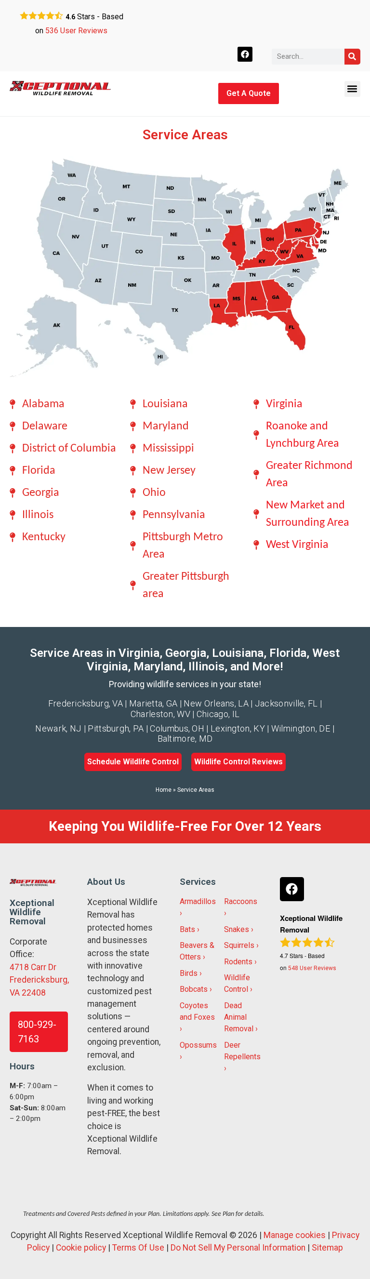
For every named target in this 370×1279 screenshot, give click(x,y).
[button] (352, 89)
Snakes (236, 929)
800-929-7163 (37, 1032)
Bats (187, 929)
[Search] (352, 57)
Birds (189, 973)
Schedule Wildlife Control (133, 761)
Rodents (238, 961)
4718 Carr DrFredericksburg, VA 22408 (39, 980)
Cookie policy (81, 1247)
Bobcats (194, 989)
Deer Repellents (242, 1050)
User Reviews (76, 30)
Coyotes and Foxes (197, 1011)
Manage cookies (295, 1235)
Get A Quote (248, 93)
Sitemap (327, 1247)
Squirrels (239, 945)
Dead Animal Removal (238, 1017)
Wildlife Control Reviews (238, 761)
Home (164, 789)
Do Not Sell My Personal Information (238, 1247)
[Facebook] (245, 54)
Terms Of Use (138, 1247)
